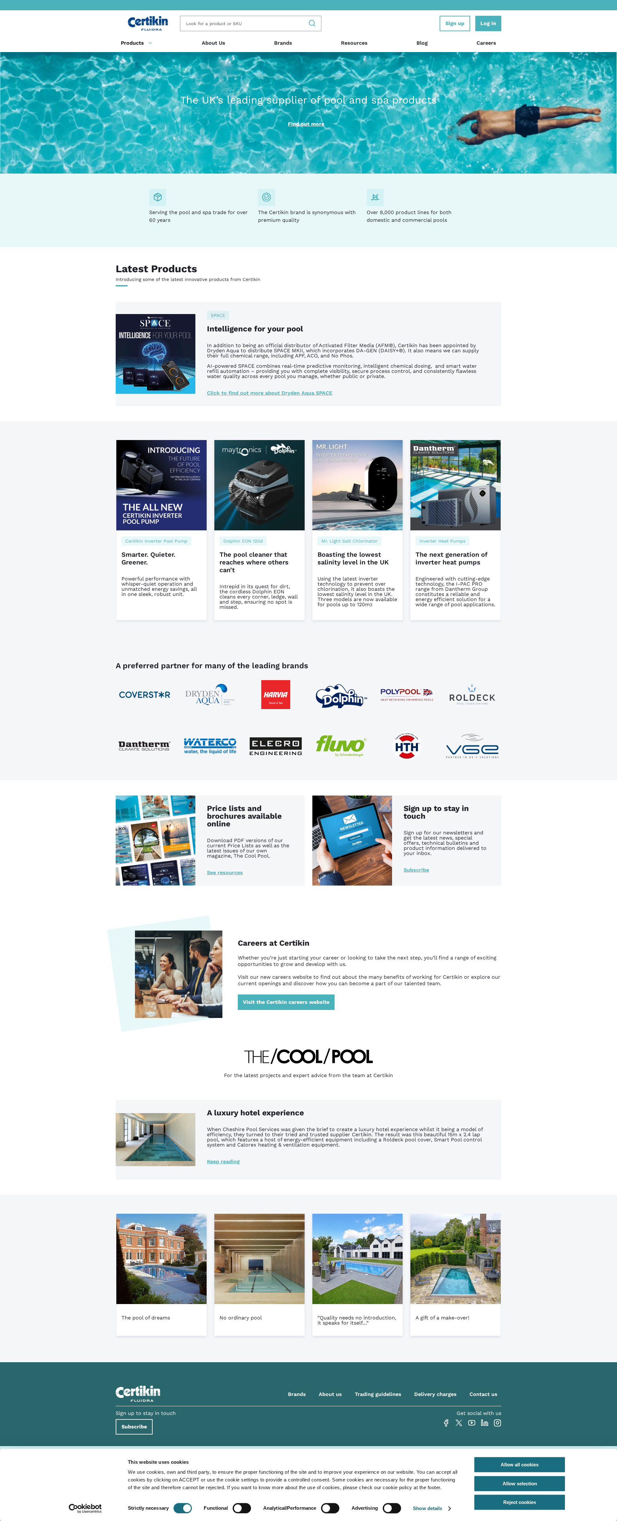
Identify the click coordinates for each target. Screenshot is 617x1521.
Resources (354, 43)
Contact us (483, 1394)
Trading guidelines (378, 1394)
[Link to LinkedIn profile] (484, 1423)
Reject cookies (519, 1502)
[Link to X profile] (459, 1423)
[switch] (242, 1508)
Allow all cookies (520, 1464)
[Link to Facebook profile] (446, 1423)
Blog (422, 43)
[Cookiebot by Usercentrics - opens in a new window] (85, 1508)
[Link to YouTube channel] (472, 1423)
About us (330, 1394)
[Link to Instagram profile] (497, 1423)
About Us (213, 43)
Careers (486, 43)
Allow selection (520, 1483)
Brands (283, 43)
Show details (427, 1508)
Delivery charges (435, 1394)
